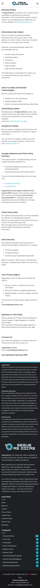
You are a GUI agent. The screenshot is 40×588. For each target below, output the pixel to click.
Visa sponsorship (8, 536)
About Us (5, 506)
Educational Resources (10, 562)
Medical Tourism (8, 549)
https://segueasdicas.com (23, 22)
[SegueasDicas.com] (20, 3)
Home (3, 502)
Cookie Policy (6, 515)
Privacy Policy (6, 512)
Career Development (10, 546)
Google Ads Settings (12, 183)
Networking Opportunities (11, 565)
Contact (4, 509)
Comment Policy (7, 518)
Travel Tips (6, 539)
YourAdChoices (10, 186)
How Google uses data (19, 121)
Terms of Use (6, 522)
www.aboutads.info (12, 143)
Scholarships (7, 542)
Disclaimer (5, 525)
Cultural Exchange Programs (12, 556)
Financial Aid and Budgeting (12, 559)
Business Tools (8, 552)
